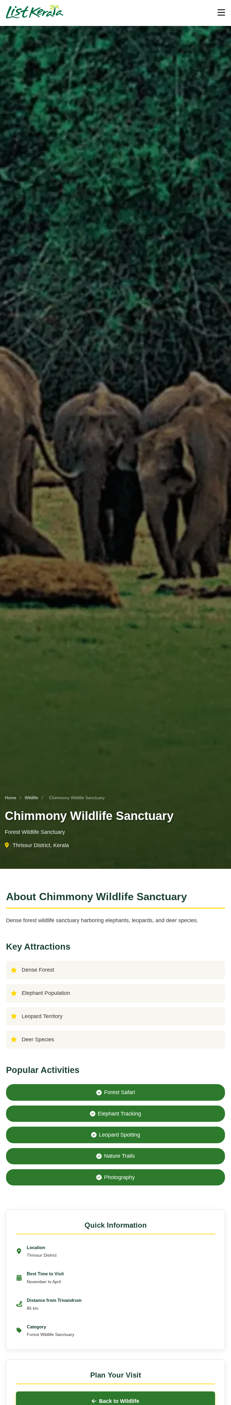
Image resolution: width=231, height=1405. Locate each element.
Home (10, 797)
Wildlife (32, 797)
